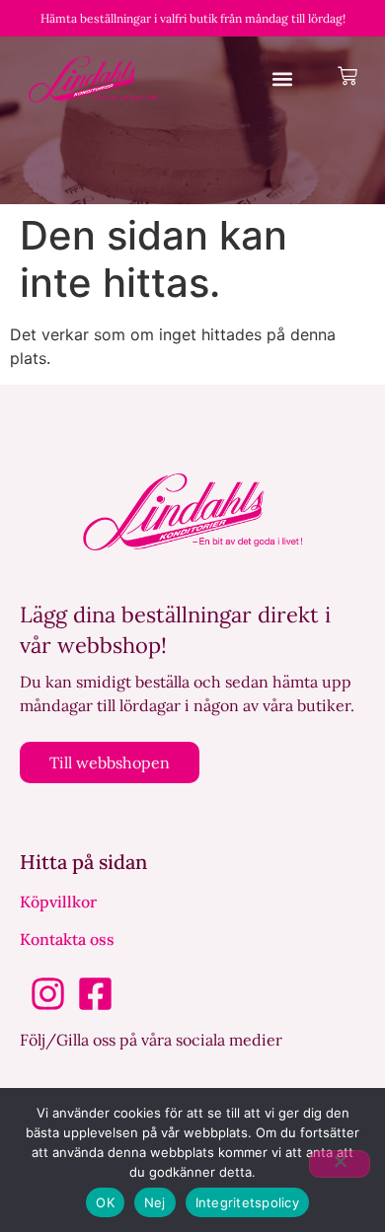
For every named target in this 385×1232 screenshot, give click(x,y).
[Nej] (339, 1164)
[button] (283, 79)
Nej (155, 1202)
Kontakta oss (67, 939)
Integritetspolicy (247, 1202)
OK (105, 1202)
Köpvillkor (58, 901)
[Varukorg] (347, 76)
